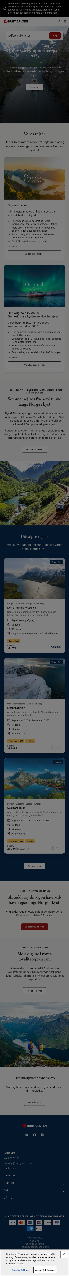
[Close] (63, 1254)
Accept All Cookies (45, 1270)
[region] (34, 1262)
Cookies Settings (20, 1270)
